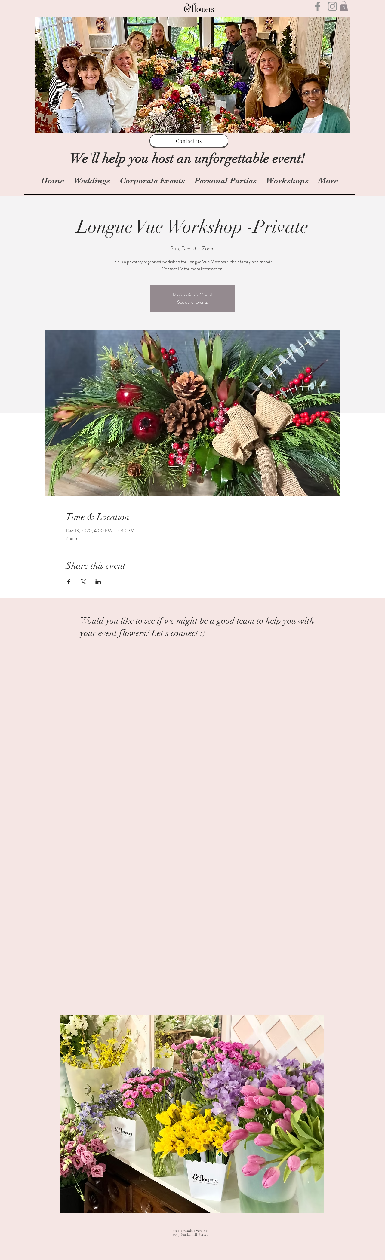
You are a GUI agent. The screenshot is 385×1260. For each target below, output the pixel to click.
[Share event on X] (83, 581)
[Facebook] (317, 6)
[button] (344, 6)
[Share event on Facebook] (69, 581)
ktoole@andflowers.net (191, 1231)
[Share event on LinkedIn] (98, 581)
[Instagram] (332, 6)
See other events (192, 302)
